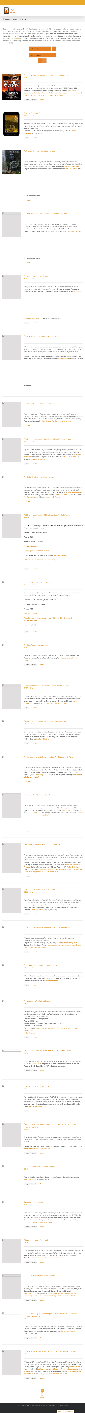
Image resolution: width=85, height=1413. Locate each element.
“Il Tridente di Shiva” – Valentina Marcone (39, 151)
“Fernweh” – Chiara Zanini (33, 113)
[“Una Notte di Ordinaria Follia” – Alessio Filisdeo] (11, 858)
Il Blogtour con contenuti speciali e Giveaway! (40, 560)
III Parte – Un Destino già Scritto (52, 95)
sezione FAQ (7, 43)
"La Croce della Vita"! (31, 497)
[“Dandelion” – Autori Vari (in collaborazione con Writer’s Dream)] (11, 1061)
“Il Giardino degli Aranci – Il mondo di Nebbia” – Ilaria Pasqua (47, 927)
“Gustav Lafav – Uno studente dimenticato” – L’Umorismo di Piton (48, 757)
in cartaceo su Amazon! (73, 492)
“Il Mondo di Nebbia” (68, 457)
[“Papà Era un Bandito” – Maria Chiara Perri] (11, 900)
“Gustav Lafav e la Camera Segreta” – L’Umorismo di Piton (45, 213)
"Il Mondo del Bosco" (37, 459)
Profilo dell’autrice (71, 169)
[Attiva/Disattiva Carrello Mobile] (77, 9)
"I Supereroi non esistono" (53, 1374)
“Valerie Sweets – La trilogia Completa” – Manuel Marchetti (46, 75)
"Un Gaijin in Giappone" (54, 703)
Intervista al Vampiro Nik (63, 869)
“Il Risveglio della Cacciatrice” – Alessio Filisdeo (42, 336)
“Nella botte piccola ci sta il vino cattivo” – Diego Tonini (45, 721)
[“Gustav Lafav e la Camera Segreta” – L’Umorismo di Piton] (11, 224)
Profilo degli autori (75, 231)
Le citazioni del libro (51, 872)
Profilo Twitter (67, 1293)
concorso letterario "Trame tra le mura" (50, 1258)
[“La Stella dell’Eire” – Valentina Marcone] (11, 488)
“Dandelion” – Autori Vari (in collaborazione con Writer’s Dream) (47, 1051)
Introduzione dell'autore (45, 869)
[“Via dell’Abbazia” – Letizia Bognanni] (11, 1097)
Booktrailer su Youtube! (32, 93)
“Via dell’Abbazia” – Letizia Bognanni (37, 1086)
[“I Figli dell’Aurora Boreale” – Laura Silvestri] (11, 976)
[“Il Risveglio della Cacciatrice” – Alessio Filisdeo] (11, 347)
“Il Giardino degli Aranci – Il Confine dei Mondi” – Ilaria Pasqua (47, 439)
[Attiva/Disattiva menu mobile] (81, 9)
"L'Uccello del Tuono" (52, 497)
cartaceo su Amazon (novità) (67, 943)
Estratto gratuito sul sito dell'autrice (36, 551)
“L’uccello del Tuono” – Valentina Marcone (39, 403)
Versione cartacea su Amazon (62, 421)
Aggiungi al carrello (31, 99)
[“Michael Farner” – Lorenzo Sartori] (11, 658)
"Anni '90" (67, 703)
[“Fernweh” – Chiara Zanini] (11, 124)
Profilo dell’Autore (42, 739)
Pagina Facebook (56, 1293)
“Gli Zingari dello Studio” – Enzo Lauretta (39, 1276)
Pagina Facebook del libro (41, 1149)
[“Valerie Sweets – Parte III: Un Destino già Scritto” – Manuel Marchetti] (11, 1362)
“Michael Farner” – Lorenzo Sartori (36, 645)
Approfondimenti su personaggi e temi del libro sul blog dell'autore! (48, 618)
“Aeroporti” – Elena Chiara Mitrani (36, 1202)
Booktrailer (72, 1296)
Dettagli (42, 99)
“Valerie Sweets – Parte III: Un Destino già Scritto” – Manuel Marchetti (50, 1351)
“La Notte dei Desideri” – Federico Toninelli (40, 1166)
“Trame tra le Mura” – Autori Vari (36, 1240)
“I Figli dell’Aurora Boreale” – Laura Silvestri (40, 965)
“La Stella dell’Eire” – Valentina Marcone (39, 477)
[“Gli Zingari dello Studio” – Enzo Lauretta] (11, 1286)
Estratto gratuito (66, 658)
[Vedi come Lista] (44, 60)
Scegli (27, 137)
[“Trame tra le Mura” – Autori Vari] (11, 1251)
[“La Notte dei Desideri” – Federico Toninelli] (11, 1177)
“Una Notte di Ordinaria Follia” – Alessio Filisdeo (42, 844)
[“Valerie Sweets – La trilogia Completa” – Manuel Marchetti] (11, 87)
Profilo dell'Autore (30, 620)
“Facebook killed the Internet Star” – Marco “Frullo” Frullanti (46, 685)
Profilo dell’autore (73, 91)
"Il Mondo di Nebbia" (60, 555)
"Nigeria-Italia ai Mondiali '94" (45, 1028)
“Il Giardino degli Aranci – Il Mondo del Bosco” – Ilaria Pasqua (47, 515)
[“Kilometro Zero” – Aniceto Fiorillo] (11, 287)
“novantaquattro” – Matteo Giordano (37, 1001)
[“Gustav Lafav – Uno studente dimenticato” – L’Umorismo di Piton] (11, 768)
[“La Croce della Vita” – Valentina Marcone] (11, 805)
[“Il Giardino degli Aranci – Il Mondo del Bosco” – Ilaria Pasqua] (11, 526)
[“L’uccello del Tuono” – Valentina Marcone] (11, 414)
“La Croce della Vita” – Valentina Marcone (39, 795)
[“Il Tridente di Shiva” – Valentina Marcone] (11, 162)
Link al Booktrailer (30, 613)
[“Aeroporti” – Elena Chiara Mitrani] (11, 1213)
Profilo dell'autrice (45, 421)
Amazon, (17, 38)
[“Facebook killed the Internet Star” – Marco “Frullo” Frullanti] (11, 696)
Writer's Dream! (36, 1064)
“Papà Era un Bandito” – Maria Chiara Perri (39, 889)
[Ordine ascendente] (54, 48)
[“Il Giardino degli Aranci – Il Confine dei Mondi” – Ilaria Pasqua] (11, 450)
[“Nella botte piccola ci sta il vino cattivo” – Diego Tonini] (11, 732)
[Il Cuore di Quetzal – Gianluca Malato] (11, 593)
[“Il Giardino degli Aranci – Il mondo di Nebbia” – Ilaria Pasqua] (11, 938)
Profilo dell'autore (30, 1179)
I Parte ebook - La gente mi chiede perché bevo (57, 93)
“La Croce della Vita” (72, 166)
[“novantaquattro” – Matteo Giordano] (11, 1012)
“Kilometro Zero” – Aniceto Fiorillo (36, 276)
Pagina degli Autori (69, 1331)
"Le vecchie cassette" (64, 1028)
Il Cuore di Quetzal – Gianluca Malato (38, 582)
